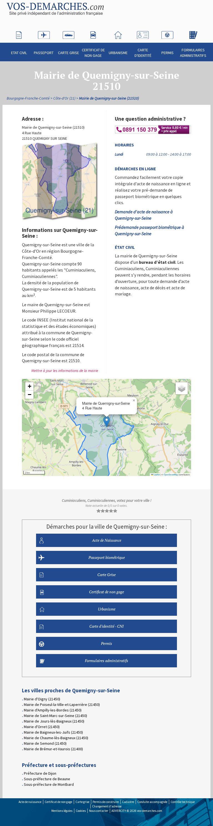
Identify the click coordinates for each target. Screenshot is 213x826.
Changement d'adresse (106, 806)
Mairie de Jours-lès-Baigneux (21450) (54, 721)
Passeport (44, 52)
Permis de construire (106, 802)
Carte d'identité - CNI (106, 626)
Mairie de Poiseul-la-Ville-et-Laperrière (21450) (62, 704)
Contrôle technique (183, 802)
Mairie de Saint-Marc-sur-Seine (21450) (55, 715)
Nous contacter (98, 811)
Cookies (81, 811)
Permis (167, 52)
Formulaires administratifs (193, 52)
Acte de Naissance (106, 540)
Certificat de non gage (93, 52)
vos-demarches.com (149, 811)
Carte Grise (68, 52)
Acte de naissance (30, 802)
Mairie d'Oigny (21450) (42, 698)
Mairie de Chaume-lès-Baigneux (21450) (56, 737)
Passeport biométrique (106, 557)
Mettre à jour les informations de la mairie (64, 370)
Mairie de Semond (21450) (45, 743)
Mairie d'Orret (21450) (42, 726)
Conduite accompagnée (152, 802)
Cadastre (128, 802)
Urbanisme (118, 52)
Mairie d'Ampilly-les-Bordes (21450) (53, 710)
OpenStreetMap (171, 474)
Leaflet (156, 474)
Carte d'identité (143, 52)
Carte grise (82, 802)
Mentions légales (61, 811)
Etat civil (19, 52)
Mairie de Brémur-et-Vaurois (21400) (53, 748)
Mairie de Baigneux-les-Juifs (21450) (53, 732)
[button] (106, 421)
